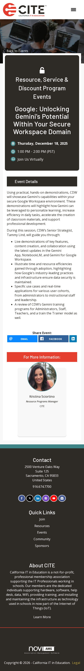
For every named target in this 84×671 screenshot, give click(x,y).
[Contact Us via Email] (62, 498)
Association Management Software (42, 653)
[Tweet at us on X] (29, 498)
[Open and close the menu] (63, 9)
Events (42, 532)
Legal (76, 663)
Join (42, 519)
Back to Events (17, 51)
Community (42, 539)
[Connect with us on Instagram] (45, 498)
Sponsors (42, 546)
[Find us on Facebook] (21, 498)
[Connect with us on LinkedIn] (37, 498)
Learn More (42, 617)
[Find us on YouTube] (53, 498)
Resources (42, 526)
